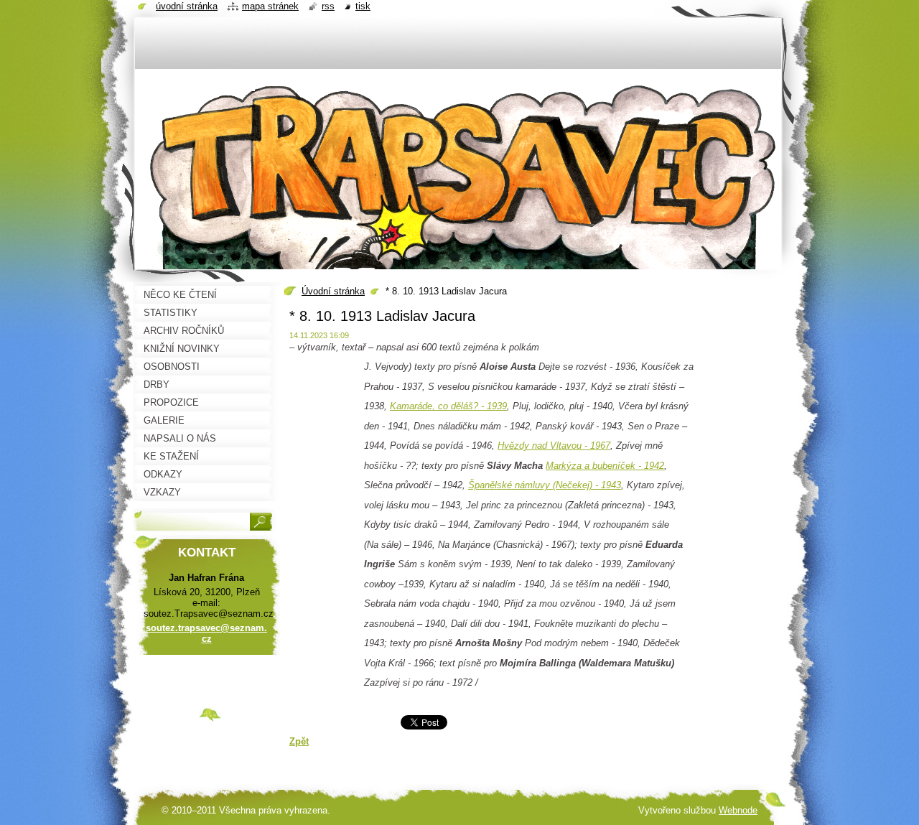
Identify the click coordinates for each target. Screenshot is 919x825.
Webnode (738, 810)
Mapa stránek (270, 6)
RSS (328, 6)
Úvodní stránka (333, 291)
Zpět (299, 741)
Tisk (362, 6)
